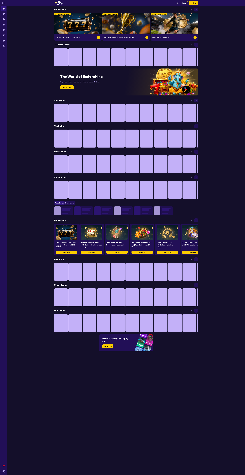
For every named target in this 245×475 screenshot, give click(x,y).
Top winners (59, 203)
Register (193, 3)
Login (184, 3)
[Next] (196, 9)
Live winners (69, 203)
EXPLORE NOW (67, 87)
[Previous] (192, 9)
